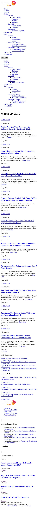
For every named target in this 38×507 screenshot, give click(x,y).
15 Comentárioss (6, 360)
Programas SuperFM (10, 410)
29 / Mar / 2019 (5, 120)
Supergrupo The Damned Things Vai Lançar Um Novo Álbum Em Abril (18, 314)
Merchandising (16, 39)
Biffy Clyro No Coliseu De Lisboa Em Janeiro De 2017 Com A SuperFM (18, 477)
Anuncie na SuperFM (18, 31)
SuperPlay (15, 22)
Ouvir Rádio (8, 54)
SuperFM (11, 24)
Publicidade (11, 29)
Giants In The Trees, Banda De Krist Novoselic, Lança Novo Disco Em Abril (18, 175)
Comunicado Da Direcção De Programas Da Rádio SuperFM (19, 368)
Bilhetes (14, 37)
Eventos (6, 12)
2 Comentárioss (5, 367)
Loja (5, 34)
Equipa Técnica (16, 26)
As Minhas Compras (14, 42)
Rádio (6, 14)
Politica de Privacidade (11, 413)
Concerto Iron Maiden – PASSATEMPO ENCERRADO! (18, 365)
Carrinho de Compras (18, 44)
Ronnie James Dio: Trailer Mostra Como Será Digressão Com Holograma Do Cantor (18, 244)
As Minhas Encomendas (19, 46)
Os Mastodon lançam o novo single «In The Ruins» (16, 384)
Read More (9, 137)
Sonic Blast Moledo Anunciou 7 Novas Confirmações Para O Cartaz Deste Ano (16, 337)
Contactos (15, 27)
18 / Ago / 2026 (5, 382)
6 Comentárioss (5, 363)
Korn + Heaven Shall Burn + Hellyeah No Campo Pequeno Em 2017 (16, 464)
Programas (15, 19)
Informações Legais (14, 47)
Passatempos (8, 32)
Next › (5, 351)
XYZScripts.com (27, 505)
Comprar (3, 470)
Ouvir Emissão (16, 17)
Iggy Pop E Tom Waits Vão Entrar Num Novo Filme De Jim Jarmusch (18, 291)
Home (6, 9)
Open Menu (4, 57)
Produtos (10, 36)
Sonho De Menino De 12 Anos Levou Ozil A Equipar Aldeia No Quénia (17, 222)
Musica (14, 41)
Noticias (6, 10)
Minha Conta (8, 52)
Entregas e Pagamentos (18, 49)
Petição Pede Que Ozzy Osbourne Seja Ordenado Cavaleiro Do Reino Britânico (16, 128)
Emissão (10, 15)
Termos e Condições (18, 51)
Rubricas (14, 20)
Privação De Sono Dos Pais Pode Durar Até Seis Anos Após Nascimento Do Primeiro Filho (19, 199)
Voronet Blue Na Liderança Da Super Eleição (14, 358)
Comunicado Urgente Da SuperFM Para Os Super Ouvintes (18, 362)
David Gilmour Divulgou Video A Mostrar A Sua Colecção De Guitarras (17, 152)
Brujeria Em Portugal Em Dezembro (15, 497)
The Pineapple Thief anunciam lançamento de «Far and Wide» (19, 389)
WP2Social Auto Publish (12, 505)
